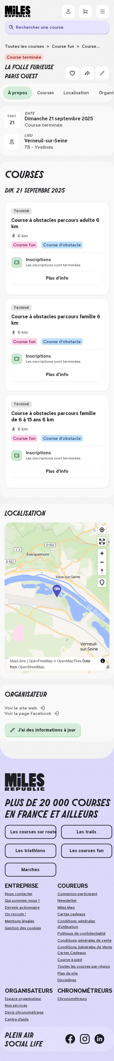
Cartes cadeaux (71, 914)
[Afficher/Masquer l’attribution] (102, 660)
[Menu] (102, 11)
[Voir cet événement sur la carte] (12, 142)
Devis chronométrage (24, 1012)
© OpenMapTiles (67, 660)
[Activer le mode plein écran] (102, 541)
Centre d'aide (17, 1019)
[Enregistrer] (72, 73)
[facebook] (72, 1039)
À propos (17, 92)
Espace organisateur (23, 999)
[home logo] (24, 782)
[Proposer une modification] (102, 73)
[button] (57, 598)
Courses (45, 92)
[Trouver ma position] (102, 529)
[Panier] (85, 11)
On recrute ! (15, 914)
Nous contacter (19, 894)
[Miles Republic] (17, 11)
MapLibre (18, 660)
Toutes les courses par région (83, 966)
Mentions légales (19, 921)
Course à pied (69, 960)
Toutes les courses (24, 46)
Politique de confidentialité (81, 933)
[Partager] (87, 73)
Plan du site (67, 973)
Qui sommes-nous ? (22, 900)
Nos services (16, 1005)
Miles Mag (66, 907)
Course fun (63, 46)
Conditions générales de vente (84, 940)
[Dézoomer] (102, 562)
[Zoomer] (102, 553)
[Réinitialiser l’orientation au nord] (102, 570)
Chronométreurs (72, 999)
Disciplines (66, 980)
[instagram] (87, 1039)
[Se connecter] (68, 11)
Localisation (76, 92)
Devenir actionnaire (22, 907)
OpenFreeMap (41, 660)
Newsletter (67, 900)
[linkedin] (102, 1039)
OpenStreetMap (31, 666)
